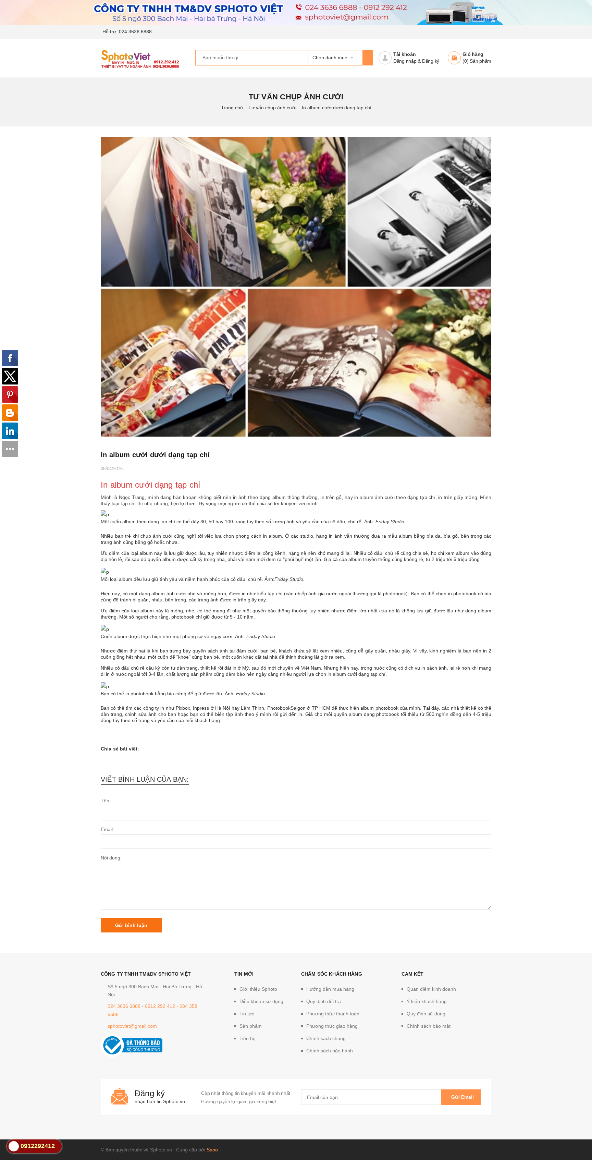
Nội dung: (111, 857)
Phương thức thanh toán (332, 1013)
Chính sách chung (326, 1038)
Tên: (106, 800)
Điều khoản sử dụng (261, 1001)
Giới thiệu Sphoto (258, 989)
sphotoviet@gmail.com (132, 1026)
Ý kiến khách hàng (427, 1001)
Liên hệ (247, 1038)
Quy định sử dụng (426, 1013)
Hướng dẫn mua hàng (330, 989)
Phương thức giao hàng (332, 1026)
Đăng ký (430, 61)
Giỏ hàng (473, 54)
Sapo (212, 1149)
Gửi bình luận (131, 925)
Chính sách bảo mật (429, 1026)
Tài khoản (404, 54)
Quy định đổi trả (323, 1001)
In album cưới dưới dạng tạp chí (155, 455)
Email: (107, 829)
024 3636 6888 (135, 31)
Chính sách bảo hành (329, 1050)
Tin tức (246, 1013)
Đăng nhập (405, 61)
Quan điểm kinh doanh (431, 989)
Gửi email (462, 1097)
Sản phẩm (250, 1026)
